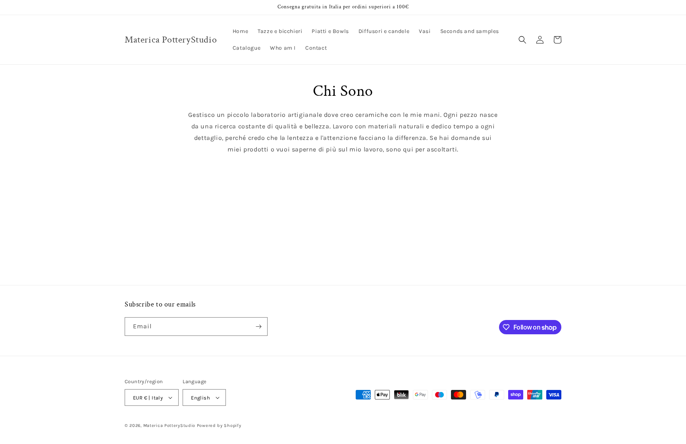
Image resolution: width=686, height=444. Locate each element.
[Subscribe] (258, 326)
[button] (522, 39)
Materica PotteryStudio (169, 425)
